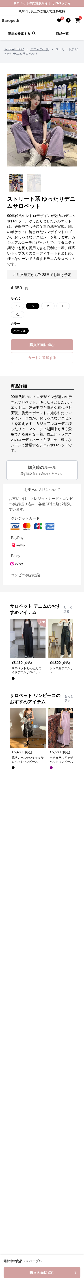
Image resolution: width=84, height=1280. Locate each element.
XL (17, 314)
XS (17, 306)
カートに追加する (42, 358)
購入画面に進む (42, 345)
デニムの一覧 (39, 49)
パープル (19, 331)
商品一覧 (62, 33)
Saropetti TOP (14, 49)
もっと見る (68, 609)
